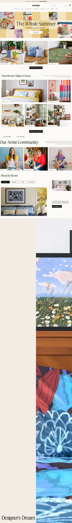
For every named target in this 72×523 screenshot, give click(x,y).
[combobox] (56, 6)
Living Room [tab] (31, 182)
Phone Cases (42, 8)
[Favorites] (66, 5)
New (22, 8)
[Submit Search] (52, 6)
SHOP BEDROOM (57, 206)
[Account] (64, 5)
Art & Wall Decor (28, 8)
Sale (52, 8)
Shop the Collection (36, 68)
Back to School (17, 8)
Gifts (48, 8)
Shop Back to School (36, 131)
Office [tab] (22, 182)
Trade (57, 8)
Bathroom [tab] (14, 182)
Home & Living (36, 8)
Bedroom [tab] (5, 182)
